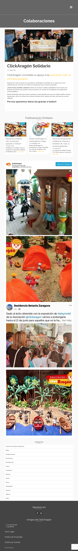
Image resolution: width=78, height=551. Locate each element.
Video (7, 498)
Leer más (21, 151)
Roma (7, 482)
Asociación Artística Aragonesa (15, 446)
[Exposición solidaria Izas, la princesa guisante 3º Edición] (15, 129)
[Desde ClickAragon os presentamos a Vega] (39, 129)
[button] (39, 202)
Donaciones (9, 458)
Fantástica (9, 470)
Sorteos (8, 490)
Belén (7, 450)
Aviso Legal (9, 532)
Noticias (8, 474)
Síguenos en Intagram (63, 164)
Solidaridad (9, 486)
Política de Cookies (12, 542)
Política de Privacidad (13, 537)
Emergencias (10, 462)
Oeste (7, 478)
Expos (7, 466)
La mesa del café (12, 524)
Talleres (8, 494)
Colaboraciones (10, 454)
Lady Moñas (10, 526)
